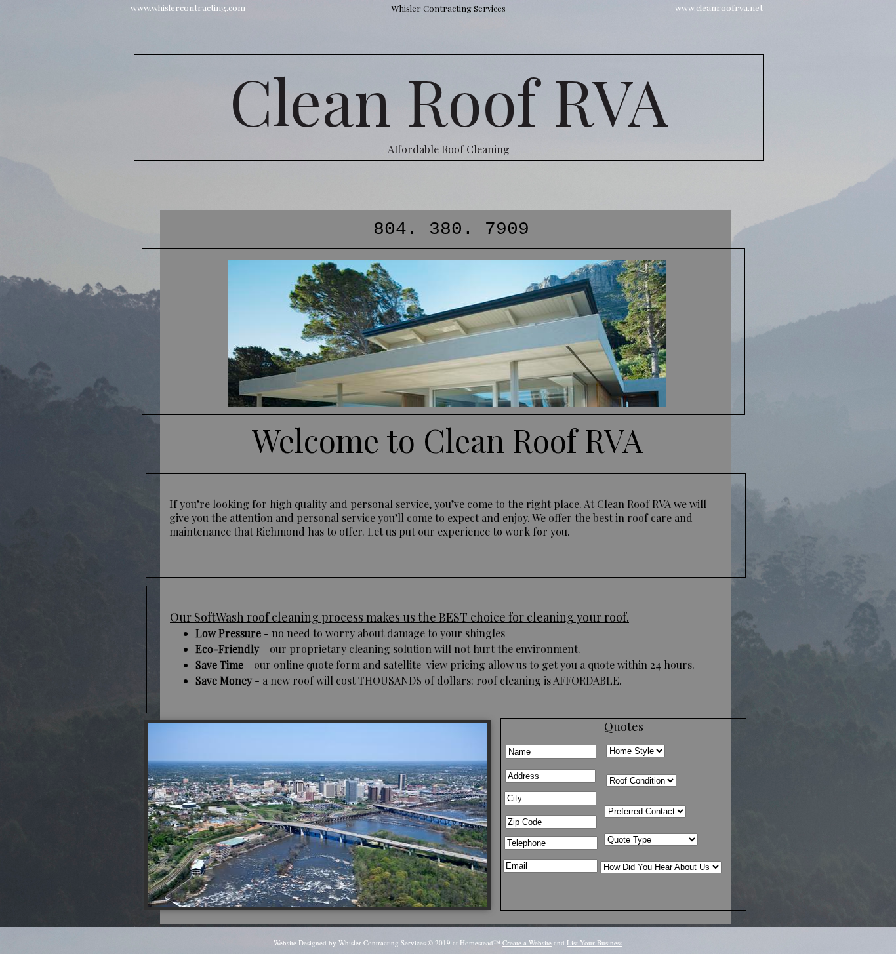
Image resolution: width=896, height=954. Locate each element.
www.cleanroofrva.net (719, 7)
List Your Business (594, 942)
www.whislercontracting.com (188, 7)
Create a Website (527, 942)
